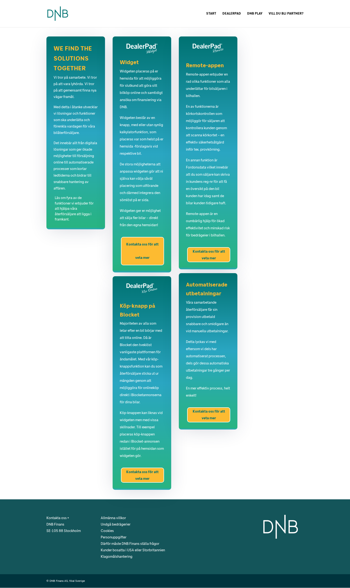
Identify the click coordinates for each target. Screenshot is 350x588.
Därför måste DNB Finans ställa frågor (130, 544)
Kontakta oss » (57, 518)
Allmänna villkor (113, 518)
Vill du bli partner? (286, 13)
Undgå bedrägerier (115, 524)
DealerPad (231, 13)
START (211, 13)
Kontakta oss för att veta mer (142, 251)
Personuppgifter (113, 537)
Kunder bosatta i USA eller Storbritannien (133, 550)
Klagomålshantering (116, 556)
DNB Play (254, 13)
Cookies (107, 531)
